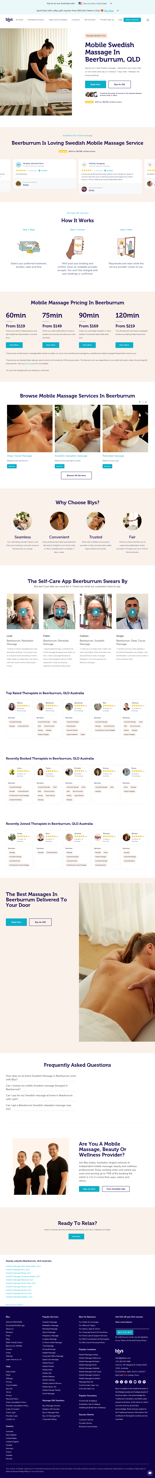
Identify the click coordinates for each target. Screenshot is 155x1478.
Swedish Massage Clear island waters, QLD (23, 1266)
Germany (9, 1448)
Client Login (11, 1412)
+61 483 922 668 (122, 1361)
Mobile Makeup (48, 1376)
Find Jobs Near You (86, 1388)
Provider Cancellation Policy (17, 1405)
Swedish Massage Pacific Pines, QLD (21, 1283)
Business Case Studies (88, 1426)
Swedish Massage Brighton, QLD (19, 1297)
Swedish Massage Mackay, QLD (18, 1290)
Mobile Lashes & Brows (51, 1383)
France (8, 1452)
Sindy (91, 185)
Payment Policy (12, 1399)
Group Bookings (49, 1349)
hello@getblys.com (123, 1358)
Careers (9, 1349)
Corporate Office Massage (52, 1356)
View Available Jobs (115, 1189)
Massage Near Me (86, 1382)
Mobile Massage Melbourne (90, 1358)
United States (11, 1438)
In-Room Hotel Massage (52, 1342)
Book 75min (50, 345)
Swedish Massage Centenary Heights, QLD (23, 1276)
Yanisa (135, 703)
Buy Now (109, 10)
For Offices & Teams (87, 1325)
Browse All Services (76, 475)
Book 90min (87, 345)
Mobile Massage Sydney (88, 1354)
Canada (9, 1445)
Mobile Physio (48, 1363)
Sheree (106, 833)
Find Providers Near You (89, 1385)
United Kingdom (12, 1441)
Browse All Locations (14, 1305)
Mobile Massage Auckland (89, 1378)
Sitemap (9, 1356)
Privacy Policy (140, 1340)
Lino (19, 768)
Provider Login (12, 1416)
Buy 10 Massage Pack (51, 1416)
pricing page (30, 363)
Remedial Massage (49, 1329)
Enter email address (123, 1322)
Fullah (77, 768)
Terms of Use (126, 1340)
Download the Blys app (15, 1325)
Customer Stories (86, 1420)
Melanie (50, 703)
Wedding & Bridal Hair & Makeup (92, 1407)
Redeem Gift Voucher (51, 1409)
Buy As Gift (119, 84)
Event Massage (48, 1393)
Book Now (95, 84)
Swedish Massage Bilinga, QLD (18, 1273)
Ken (47, 833)
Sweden (9, 1455)
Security (9, 1388)
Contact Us (10, 1419)
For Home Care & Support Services (93, 1335)
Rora (134, 768)
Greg (19, 833)
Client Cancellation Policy (16, 1402)
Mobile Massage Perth (88, 1365)
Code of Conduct (12, 1409)
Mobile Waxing (48, 1380)
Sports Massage (48, 1332)
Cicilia (25, 190)
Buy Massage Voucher (51, 1405)
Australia (9, 1431)
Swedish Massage (49, 1322)
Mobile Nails (47, 1369)
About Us (10, 1329)
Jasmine (78, 703)
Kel (104, 703)
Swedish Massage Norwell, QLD (19, 1293)
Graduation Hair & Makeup (89, 1404)
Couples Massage (49, 1339)
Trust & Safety (11, 1385)
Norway (9, 1458)
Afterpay (9, 1378)
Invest (8, 1352)
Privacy (9, 1395)
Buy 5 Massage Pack (50, 1412)
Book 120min (124, 345)
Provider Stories (85, 1423)
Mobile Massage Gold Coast (90, 1371)
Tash (48, 768)
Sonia (106, 768)
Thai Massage (48, 1346)
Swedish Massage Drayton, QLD (19, 1286)
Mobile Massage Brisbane (89, 1361)
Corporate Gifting (49, 1419)
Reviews (9, 1332)
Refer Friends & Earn (14, 1342)
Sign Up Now (89, 1189)
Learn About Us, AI (13, 1359)
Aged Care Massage (50, 1359)
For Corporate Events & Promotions (93, 1332)
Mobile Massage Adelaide (89, 1368)
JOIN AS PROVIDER (14, 1322)
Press (8, 1335)
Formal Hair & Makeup (88, 1401)
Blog (8, 1339)
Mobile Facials (48, 1366)
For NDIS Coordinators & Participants (94, 1339)
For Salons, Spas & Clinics (89, 1329)
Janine (77, 833)
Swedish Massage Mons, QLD (18, 1269)
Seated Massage (48, 1352)
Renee (135, 833)
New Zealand (11, 1435)
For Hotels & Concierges (89, 1322)
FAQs (8, 1375)
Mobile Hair (47, 1373)
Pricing (9, 1382)
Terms (8, 1392)
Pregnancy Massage (50, 1335)
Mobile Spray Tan (49, 1387)
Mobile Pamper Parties (51, 1390)
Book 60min (14, 345)
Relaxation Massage (50, 1325)
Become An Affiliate (14, 1346)
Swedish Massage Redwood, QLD (19, 1280)
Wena (19, 703)
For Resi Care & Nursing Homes (92, 1342)
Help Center (10, 1371)
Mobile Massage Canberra (89, 1375)
